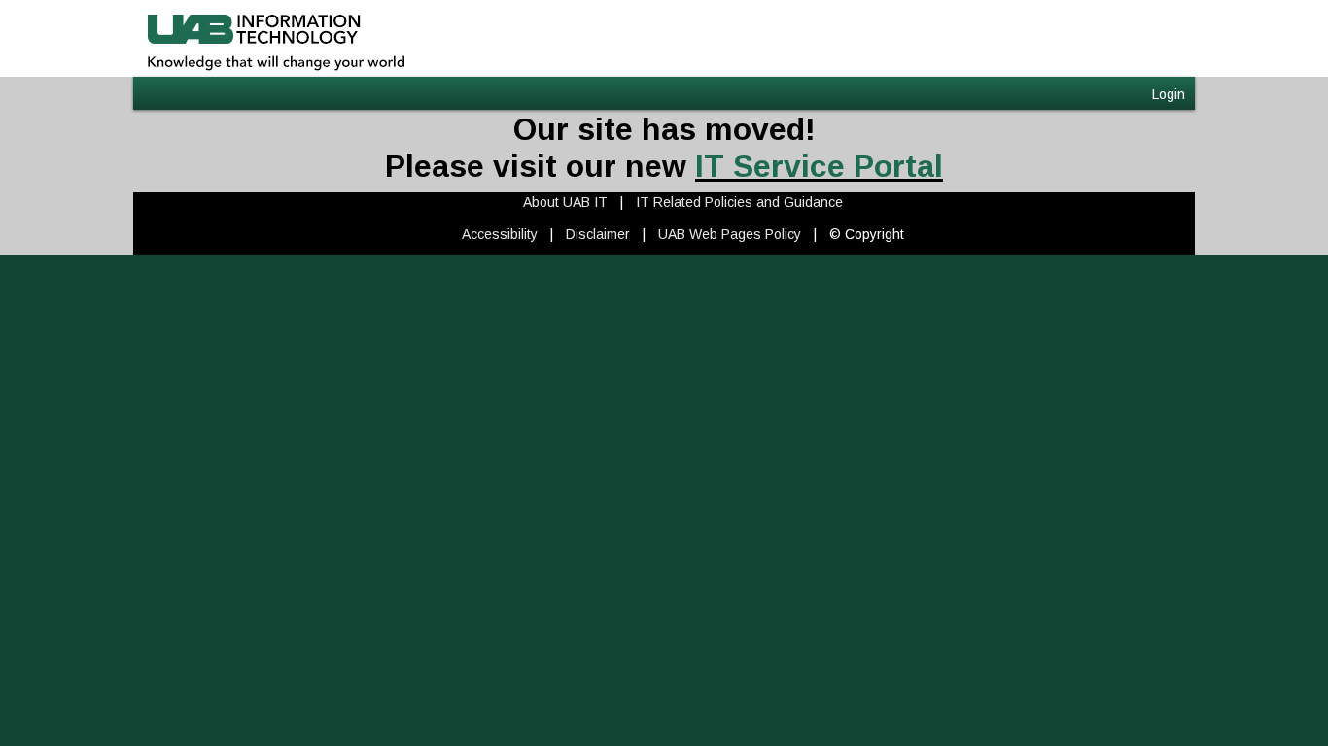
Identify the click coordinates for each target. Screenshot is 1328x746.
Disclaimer (598, 234)
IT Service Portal (819, 166)
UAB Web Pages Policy (729, 234)
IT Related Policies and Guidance (739, 202)
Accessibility (500, 234)
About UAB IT (565, 202)
